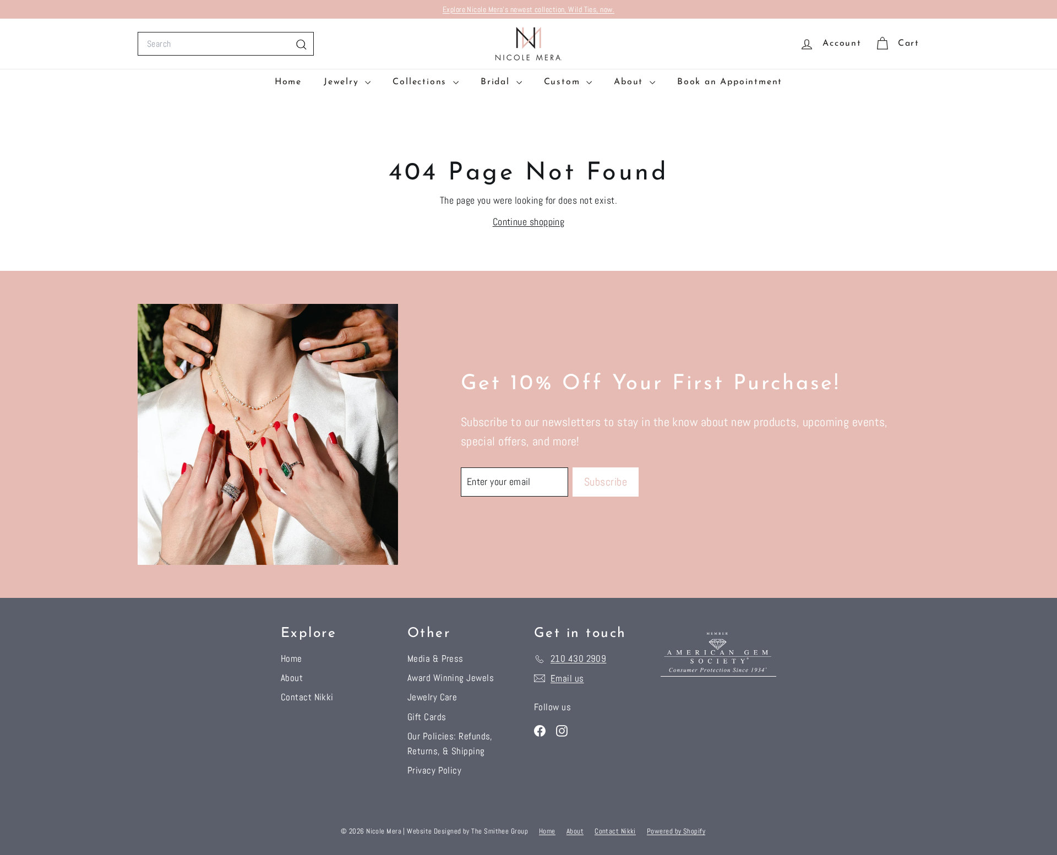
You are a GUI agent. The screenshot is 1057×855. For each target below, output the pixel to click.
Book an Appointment (729, 82)
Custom (564, 82)
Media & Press (435, 658)
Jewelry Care (432, 697)
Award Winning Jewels (450, 678)
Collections (421, 82)
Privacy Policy (434, 770)
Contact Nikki (307, 697)
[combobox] (226, 44)
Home (288, 82)
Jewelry (343, 82)
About (630, 82)
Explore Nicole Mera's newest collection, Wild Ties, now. (528, 9)
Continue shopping (529, 221)
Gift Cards (426, 717)
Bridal (497, 82)
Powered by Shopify (676, 831)
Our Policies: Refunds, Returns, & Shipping (450, 743)
